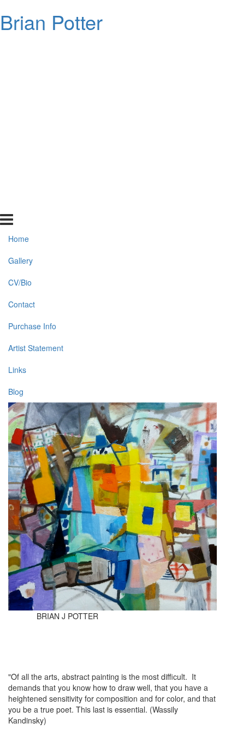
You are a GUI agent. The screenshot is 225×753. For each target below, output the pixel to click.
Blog (15, 201)
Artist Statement (35, 158)
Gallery (20, 71)
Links (17, 180)
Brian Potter (51, 21)
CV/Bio (20, 92)
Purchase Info (32, 136)
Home (18, 49)
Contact (21, 114)
